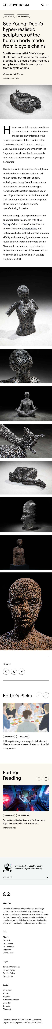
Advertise (7, 949)
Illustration (23, 736)
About (5, 937)
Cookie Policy (9, 973)
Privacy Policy (9, 970)
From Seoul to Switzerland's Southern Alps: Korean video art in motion (24, 822)
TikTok (5, 993)
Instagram (7, 990)
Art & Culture (23, 16)
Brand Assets (8, 953)
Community (8, 943)
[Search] (42, 5)
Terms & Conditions (11, 967)
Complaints (8, 976)
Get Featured (8, 946)
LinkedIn (6, 1003)
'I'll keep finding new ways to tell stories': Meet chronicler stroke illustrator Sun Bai (26, 743)
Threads (6, 1006)
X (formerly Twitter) (11, 1000)
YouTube (6, 996)
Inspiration (9, 16)
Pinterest (7, 1009)
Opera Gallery (29, 228)
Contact (6, 940)
